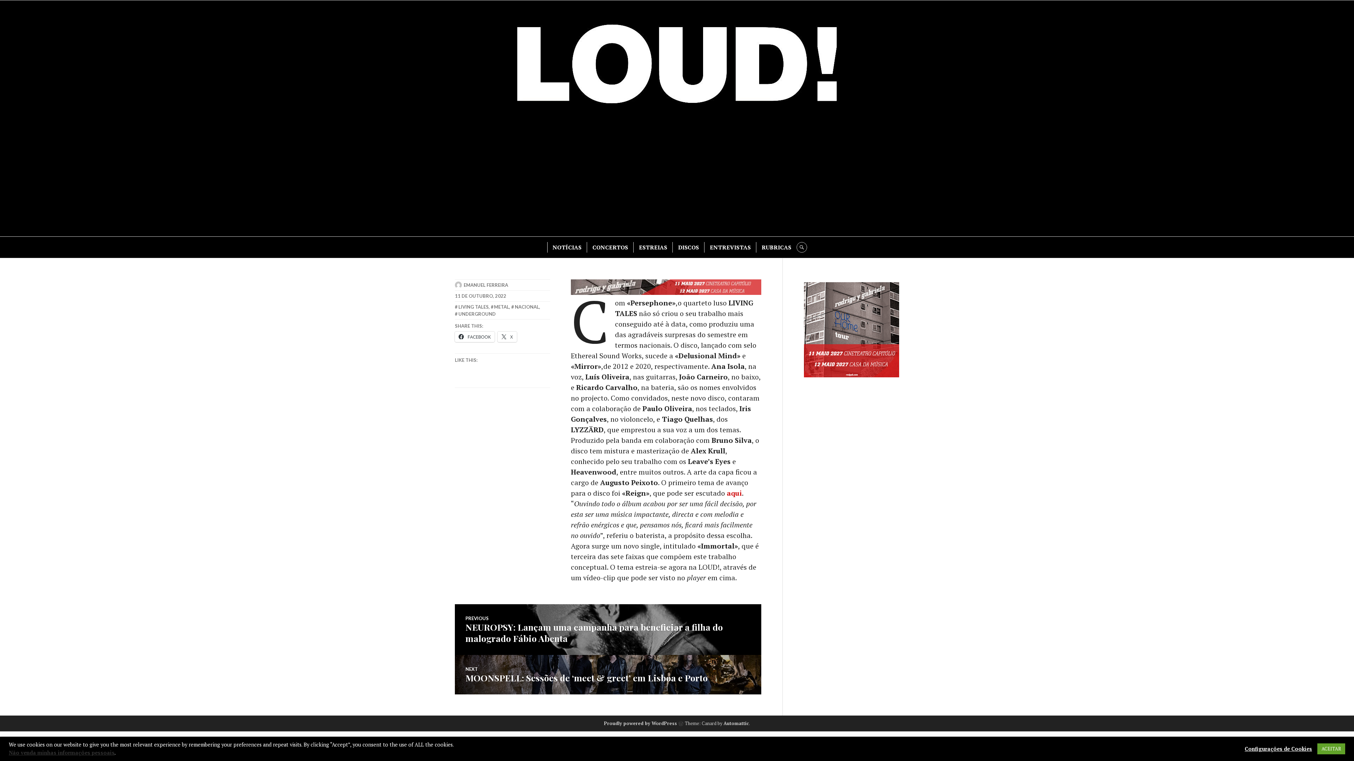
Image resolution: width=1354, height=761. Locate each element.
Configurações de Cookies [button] (1278, 749)
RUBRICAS (776, 247)
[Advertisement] (677, 176)
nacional (527, 307)
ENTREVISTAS (730, 247)
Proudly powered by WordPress (640, 723)
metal (501, 307)
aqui (734, 493)
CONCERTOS (610, 247)
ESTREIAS (653, 247)
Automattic (736, 723)
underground (477, 314)
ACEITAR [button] (1331, 748)
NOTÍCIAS (567, 247)
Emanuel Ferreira (486, 285)
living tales (473, 307)
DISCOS (688, 247)
